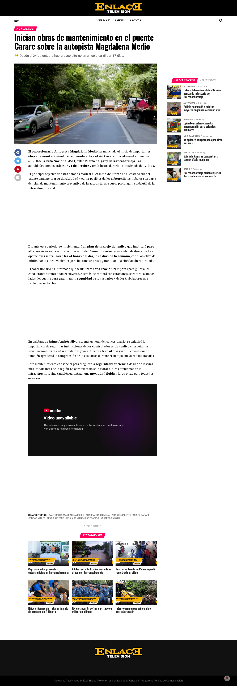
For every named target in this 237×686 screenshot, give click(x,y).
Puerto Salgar (111, 518)
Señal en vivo (103, 20)
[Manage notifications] (227, 678)
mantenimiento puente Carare (131, 515)
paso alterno (56, 518)
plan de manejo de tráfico (83, 518)
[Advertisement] (92, 218)
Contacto (135, 20)
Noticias (119, 20)
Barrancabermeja (98, 515)
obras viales (37, 518)
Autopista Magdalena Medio (67, 515)
